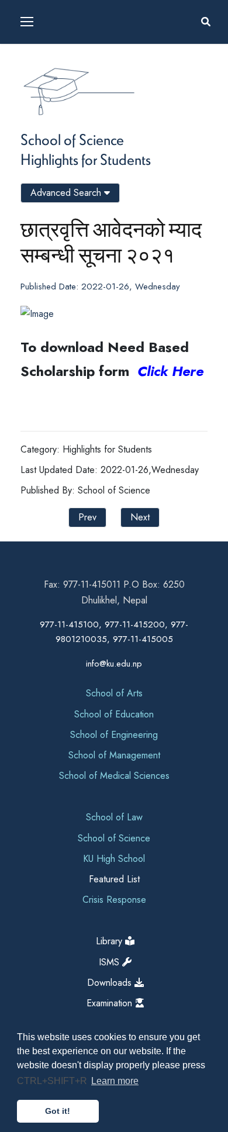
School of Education (114, 714)
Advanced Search (67, 192)
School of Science (72, 139)
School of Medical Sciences (114, 775)
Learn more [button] (115, 1081)
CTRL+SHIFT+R (53, 1081)
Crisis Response (114, 899)
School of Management (114, 755)
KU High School (114, 858)
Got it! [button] (57, 1111)
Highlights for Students (85, 159)
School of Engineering (114, 734)
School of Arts (114, 693)
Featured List (114, 879)
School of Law (114, 817)
